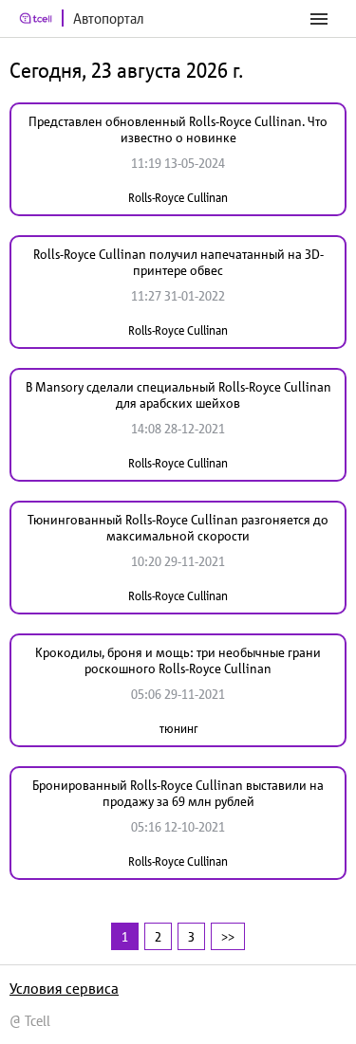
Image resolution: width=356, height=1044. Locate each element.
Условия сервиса (64, 988)
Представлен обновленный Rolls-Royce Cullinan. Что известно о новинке (178, 129)
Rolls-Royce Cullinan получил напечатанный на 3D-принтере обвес (178, 262)
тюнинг (178, 729)
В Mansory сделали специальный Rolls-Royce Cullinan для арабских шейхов (178, 395)
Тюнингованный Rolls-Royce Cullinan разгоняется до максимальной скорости (178, 527)
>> (227, 936)
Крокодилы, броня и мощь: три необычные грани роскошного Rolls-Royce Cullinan (178, 660)
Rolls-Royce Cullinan (178, 198)
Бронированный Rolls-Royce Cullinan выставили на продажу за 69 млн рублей (178, 793)
